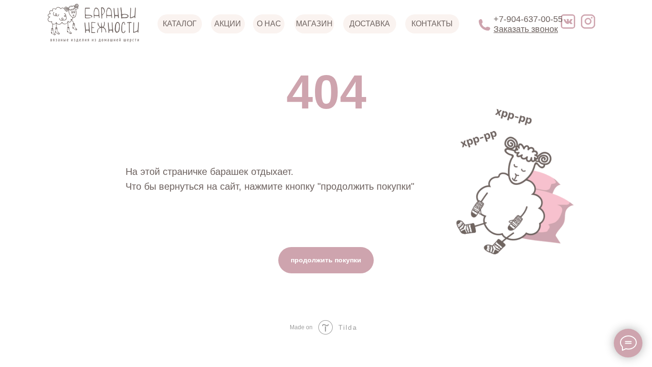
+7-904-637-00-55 (528, 19)
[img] (588, 21)
